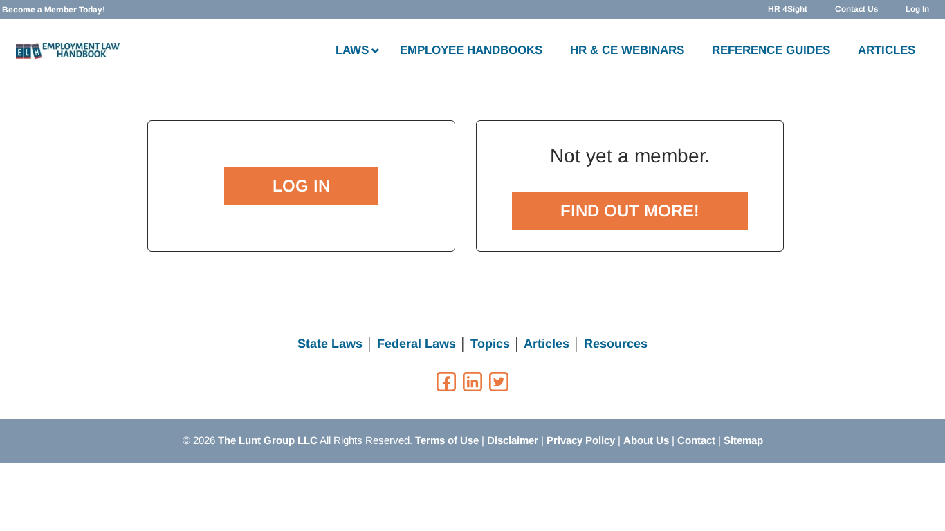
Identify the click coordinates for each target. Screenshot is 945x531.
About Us (646, 440)
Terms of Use (447, 440)
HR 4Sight (787, 9)
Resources (616, 344)
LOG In (301, 185)
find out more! (629, 210)
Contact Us (856, 9)
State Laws (330, 344)
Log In (917, 9)
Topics (490, 344)
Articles (546, 344)
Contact (696, 440)
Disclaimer (512, 440)
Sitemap (743, 440)
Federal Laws (416, 344)
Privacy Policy (581, 440)
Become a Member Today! (53, 10)
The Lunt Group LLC (268, 440)
